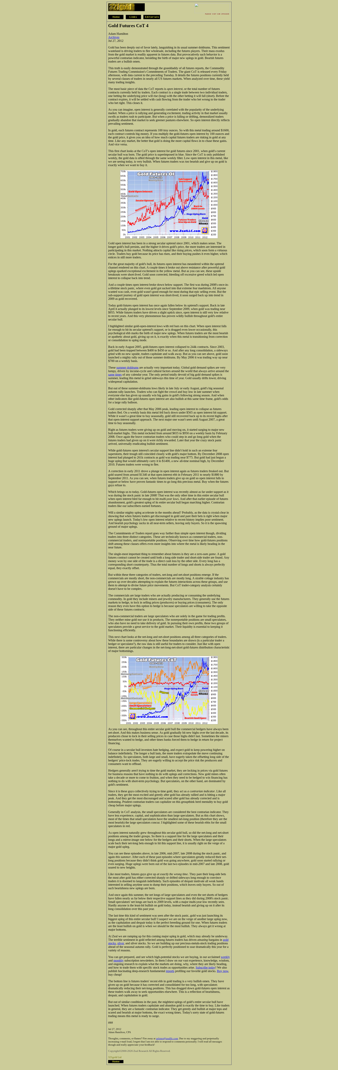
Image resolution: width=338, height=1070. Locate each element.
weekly (225, 957)
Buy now (222, 971)
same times (115, 374)
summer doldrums (127, 367)
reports (170, 971)
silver (120, 943)
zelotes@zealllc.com (167, 1038)
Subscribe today (205, 967)
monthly (118, 960)
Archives (113, 37)
